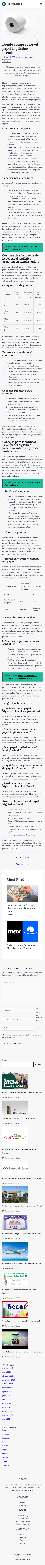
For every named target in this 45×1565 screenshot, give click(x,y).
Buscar (5, 1060)
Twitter (22, 1540)
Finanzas (5, 1442)
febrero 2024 (7, 1415)
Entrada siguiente (22, 864)
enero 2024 (6, 1419)
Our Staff (22, 1502)
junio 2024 (6, 1399)
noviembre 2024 (8, 1380)
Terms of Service (22, 1518)
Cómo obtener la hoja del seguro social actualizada (21, 1233)
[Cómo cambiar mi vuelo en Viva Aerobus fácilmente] (15, 1251)
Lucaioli (15, 4)
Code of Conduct (22, 1524)
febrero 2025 (7, 1368)
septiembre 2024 (8, 1388)
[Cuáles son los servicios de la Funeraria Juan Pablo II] (15, 1194)
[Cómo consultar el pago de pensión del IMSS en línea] (15, 1081)
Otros (4, 1454)
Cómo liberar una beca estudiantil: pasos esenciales (21, 1321)
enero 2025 (6, 1372)
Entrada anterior (22, 857)
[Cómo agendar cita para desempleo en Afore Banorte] (15, 1136)
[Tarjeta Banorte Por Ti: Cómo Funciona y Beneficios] (15, 1339)
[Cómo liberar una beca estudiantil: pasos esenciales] (15, 1309)
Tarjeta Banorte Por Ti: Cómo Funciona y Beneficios (22, 1352)
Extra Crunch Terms (22, 1521)
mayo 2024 (6, 1403)
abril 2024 (6, 1407)
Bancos (5, 1430)
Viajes (4, 1461)
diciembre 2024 (8, 1376)
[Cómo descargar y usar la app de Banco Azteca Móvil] (15, 1168)
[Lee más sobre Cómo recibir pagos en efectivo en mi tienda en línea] (22, 893)
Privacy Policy (22, 1516)
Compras (6, 61)
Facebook (22, 1534)
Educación (6, 1438)
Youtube (22, 1537)
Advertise (22, 1505)
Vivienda (5, 1465)
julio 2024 (6, 1395)
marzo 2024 (7, 1411)
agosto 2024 (7, 1392)
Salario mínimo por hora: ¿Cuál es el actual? (18, 1118)
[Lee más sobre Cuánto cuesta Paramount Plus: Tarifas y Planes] (22, 931)
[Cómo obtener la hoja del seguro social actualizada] (15, 1222)
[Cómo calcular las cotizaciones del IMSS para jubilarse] (15, 1279)
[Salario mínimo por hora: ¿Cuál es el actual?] (15, 1108)
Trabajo (5, 1457)
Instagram (22, 1543)
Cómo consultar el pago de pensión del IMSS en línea (22, 1092)
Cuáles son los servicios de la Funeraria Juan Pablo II (22, 1206)
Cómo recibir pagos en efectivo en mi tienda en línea (21, 908)
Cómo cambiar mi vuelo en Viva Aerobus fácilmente (21, 1264)
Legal (4, 1450)
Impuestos (6, 1446)
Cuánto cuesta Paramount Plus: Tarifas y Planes (22, 947)
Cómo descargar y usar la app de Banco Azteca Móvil (22, 1178)
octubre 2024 (7, 1384)
